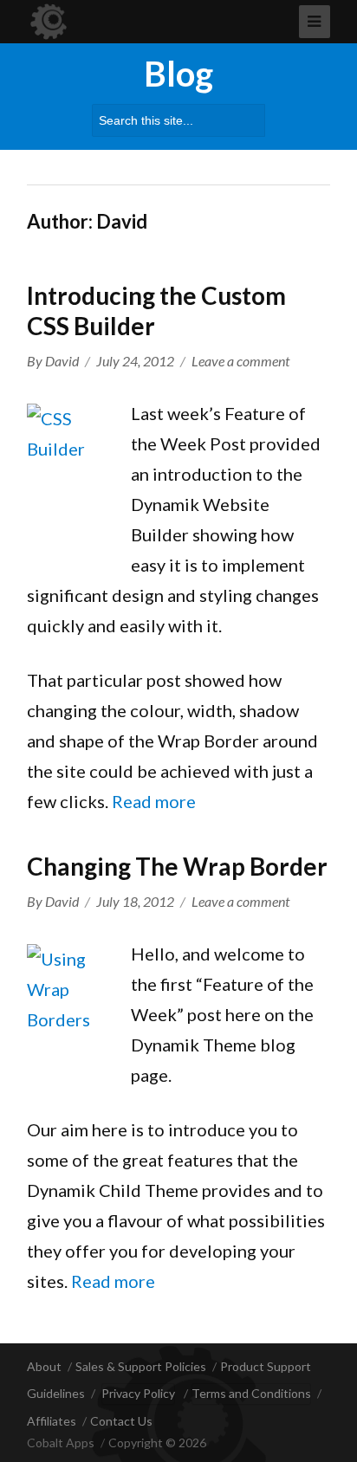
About (44, 1366)
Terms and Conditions (251, 1393)
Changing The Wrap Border (177, 866)
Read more (154, 801)
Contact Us (121, 1420)
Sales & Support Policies (140, 1366)
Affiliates (51, 1420)
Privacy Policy (138, 1393)
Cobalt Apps (60, 1442)
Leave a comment (240, 361)
